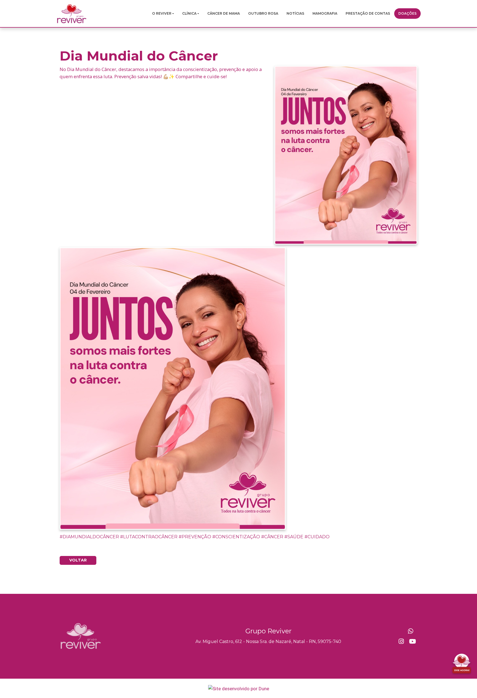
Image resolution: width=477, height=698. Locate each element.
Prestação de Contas (368, 13)
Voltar (78, 560)
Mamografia (324, 13)
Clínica (189, 13)
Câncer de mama (223, 13)
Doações (407, 13)
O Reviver (161, 13)
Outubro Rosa (263, 13)
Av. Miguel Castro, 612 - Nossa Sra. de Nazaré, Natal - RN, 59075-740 (268, 641)
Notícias (295, 13)
